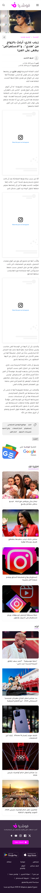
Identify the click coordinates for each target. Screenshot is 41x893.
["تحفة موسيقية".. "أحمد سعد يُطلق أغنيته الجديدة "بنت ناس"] (20, 645)
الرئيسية (36, 37)
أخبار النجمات (17, 428)
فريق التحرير (28, 58)
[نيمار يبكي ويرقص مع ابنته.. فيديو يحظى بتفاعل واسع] (20, 485)
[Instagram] (20, 836)
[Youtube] (16, 836)
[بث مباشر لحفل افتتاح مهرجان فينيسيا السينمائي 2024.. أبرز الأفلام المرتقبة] (20, 682)
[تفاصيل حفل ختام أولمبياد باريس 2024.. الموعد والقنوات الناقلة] (20, 793)
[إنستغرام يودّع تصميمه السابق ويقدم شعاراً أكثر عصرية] (20, 561)
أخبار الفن (13, 432)
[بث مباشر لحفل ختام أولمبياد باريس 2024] (20, 756)
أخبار (29, 425)
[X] (30, 836)
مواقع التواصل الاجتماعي (17, 425)
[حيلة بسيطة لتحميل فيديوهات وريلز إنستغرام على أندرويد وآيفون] (20, 599)
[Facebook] (25, 836)
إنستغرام (27, 428)
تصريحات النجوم (25, 432)
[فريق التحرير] (36, 58)
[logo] (20, 5)
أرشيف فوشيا (25, 37)
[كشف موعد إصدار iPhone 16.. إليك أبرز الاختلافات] (20, 719)
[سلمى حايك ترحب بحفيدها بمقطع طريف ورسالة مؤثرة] (20, 523)
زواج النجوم (6, 428)
